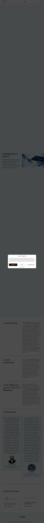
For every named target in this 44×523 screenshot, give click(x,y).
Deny (22, 264)
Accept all (13, 264)
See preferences (31, 264)
